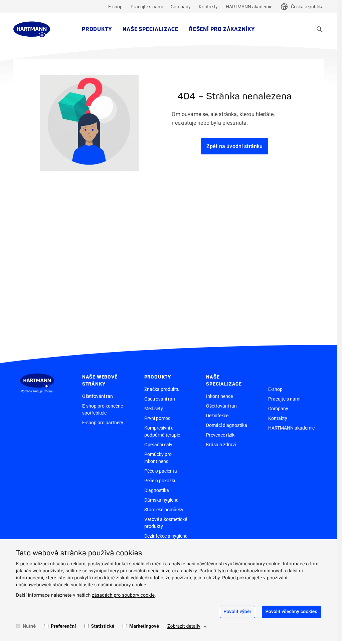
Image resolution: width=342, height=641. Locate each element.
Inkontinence (219, 396)
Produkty (97, 29)
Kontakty (208, 6)
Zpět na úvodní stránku (234, 146)
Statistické (102, 626)
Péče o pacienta (160, 471)
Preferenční (63, 626)
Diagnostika (156, 490)
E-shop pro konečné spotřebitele (102, 409)
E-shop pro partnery (102, 422)
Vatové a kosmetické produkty (165, 523)
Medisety (153, 408)
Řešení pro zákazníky (222, 29)
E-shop (115, 6)
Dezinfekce (217, 415)
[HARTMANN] (31, 29)
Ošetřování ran (97, 396)
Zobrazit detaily (183, 626)
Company (181, 6)
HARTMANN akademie (249, 6)
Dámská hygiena (161, 500)
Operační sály (158, 444)
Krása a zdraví (221, 444)
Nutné (29, 626)
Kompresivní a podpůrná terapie (162, 431)
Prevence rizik (220, 435)
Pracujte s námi (147, 6)
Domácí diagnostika (226, 425)
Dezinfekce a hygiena (166, 536)
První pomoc (157, 418)
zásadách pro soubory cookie (123, 595)
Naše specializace (150, 29)
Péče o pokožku (160, 480)
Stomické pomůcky (163, 509)
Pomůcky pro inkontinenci (158, 458)
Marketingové (144, 626)
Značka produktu (162, 389)
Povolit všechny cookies (291, 611)
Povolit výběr (237, 611)
